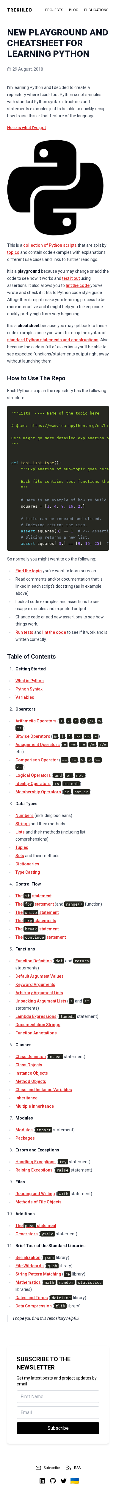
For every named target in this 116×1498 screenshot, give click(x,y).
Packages (25, 1138)
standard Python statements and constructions (52, 339)
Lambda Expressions (36, 1016)
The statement (33, 895)
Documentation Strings (37, 1024)
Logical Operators (33, 775)
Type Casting (27, 872)
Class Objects (28, 1064)
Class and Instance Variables (43, 1089)
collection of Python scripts (50, 245)
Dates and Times (31, 1297)
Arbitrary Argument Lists (39, 992)
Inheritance (26, 1098)
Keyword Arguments (35, 984)
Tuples (21, 847)
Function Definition (33, 960)
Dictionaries (27, 864)
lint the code (78, 285)
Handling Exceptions (35, 1161)
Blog (73, 10)
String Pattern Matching (38, 1274)
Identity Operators (33, 783)
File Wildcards (29, 1265)
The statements (35, 920)
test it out (71, 278)
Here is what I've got (26, 127)
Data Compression (33, 1306)
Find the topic (28, 570)
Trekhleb (19, 10)
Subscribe (52, 1468)
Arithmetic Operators (36, 721)
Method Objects (30, 1081)
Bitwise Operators (32, 736)
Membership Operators (38, 791)
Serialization (27, 1257)
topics (13, 252)
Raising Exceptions (34, 1170)
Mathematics (28, 1282)
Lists (20, 832)
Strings (22, 823)
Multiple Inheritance (34, 1106)
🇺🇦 (74, 1480)
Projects (54, 10)
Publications (96, 10)
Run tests (24, 632)
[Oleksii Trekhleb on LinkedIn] (42, 1481)
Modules (24, 1129)
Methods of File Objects (38, 1202)
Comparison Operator (36, 760)
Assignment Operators (37, 744)
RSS (77, 1468)
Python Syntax (29, 689)
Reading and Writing (35, 1193)
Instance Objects (31, 1073)
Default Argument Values (39, 976)
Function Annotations (36, 1033)
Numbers (24, 815)
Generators (26, 1233)
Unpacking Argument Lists (40, 1001)
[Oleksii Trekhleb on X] (64, 1481)
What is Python (29, 680)
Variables (24, 697)
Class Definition (30, 1056)
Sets (19, 855)
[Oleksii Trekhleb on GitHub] (53, 1481)
